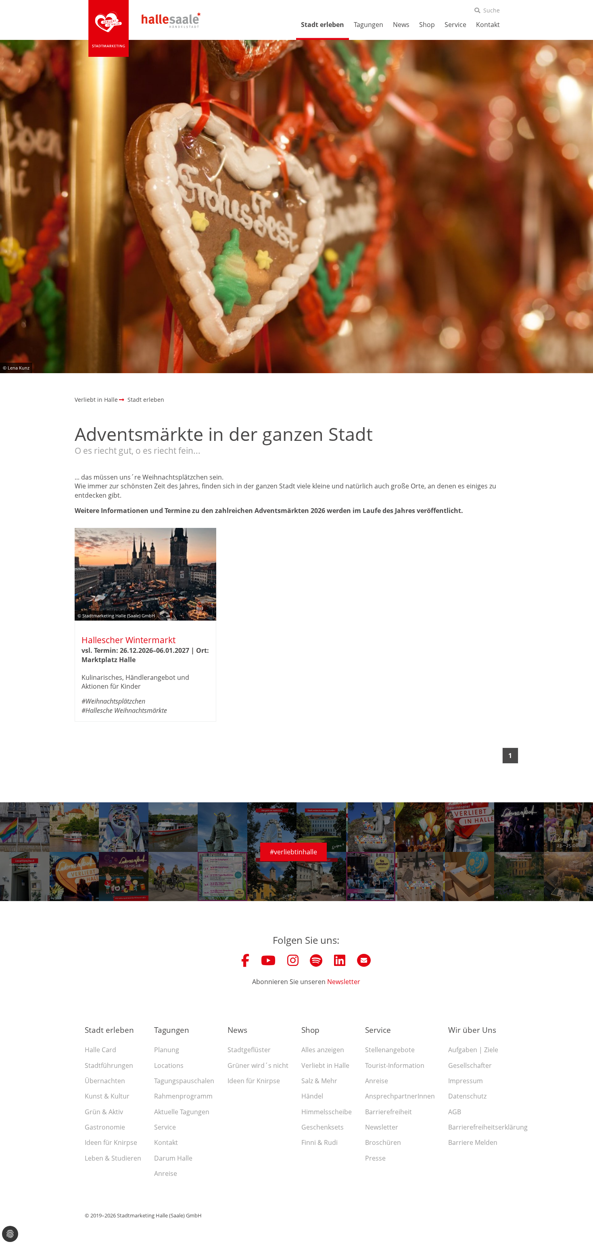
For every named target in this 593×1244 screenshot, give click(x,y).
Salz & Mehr (319, 1080)
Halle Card (100, 1049)
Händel (312, 1096)
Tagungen (368, 24)
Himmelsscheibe (326, 1111)
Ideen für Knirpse (111, 1142)
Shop (427, 24)
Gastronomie (105, 1127)
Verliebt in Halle (325, 1065)
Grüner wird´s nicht (258, 1065)
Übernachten (105, 1080)
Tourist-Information (394, 1065)
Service (455, 24)
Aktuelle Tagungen (181, 1111)
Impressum (465, 1080)
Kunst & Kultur (107, 1096)
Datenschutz (467, 1096)
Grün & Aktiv (104, 1111)
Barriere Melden (472, 1142)
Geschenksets (322, 1127)
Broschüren (383, 1142)
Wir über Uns (472, 1029)
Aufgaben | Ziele (473, 1049)
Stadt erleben (322, 24)
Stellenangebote (390, 1049)
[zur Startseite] (108, 28)
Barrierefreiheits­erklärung (488, 1127)
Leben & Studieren (113, 1158)
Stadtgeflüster (249, 1049)
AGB (454, 1111)
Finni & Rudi (319, 1142)
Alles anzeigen (322, 1049)
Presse (375, 1158)
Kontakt (488, 24)
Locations (169, 1065)
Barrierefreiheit (388, 1111)
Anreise (165, 1173)
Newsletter (343, 981)
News (401, 24)
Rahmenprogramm (183, 1096)
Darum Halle (173, 1158)
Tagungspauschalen (184, 1080)
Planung (166, 1049)
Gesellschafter (470, 1065)
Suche (491, 10)
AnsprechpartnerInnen (400, 1096)
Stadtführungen (109, 1065)
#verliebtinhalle (293, 851)
